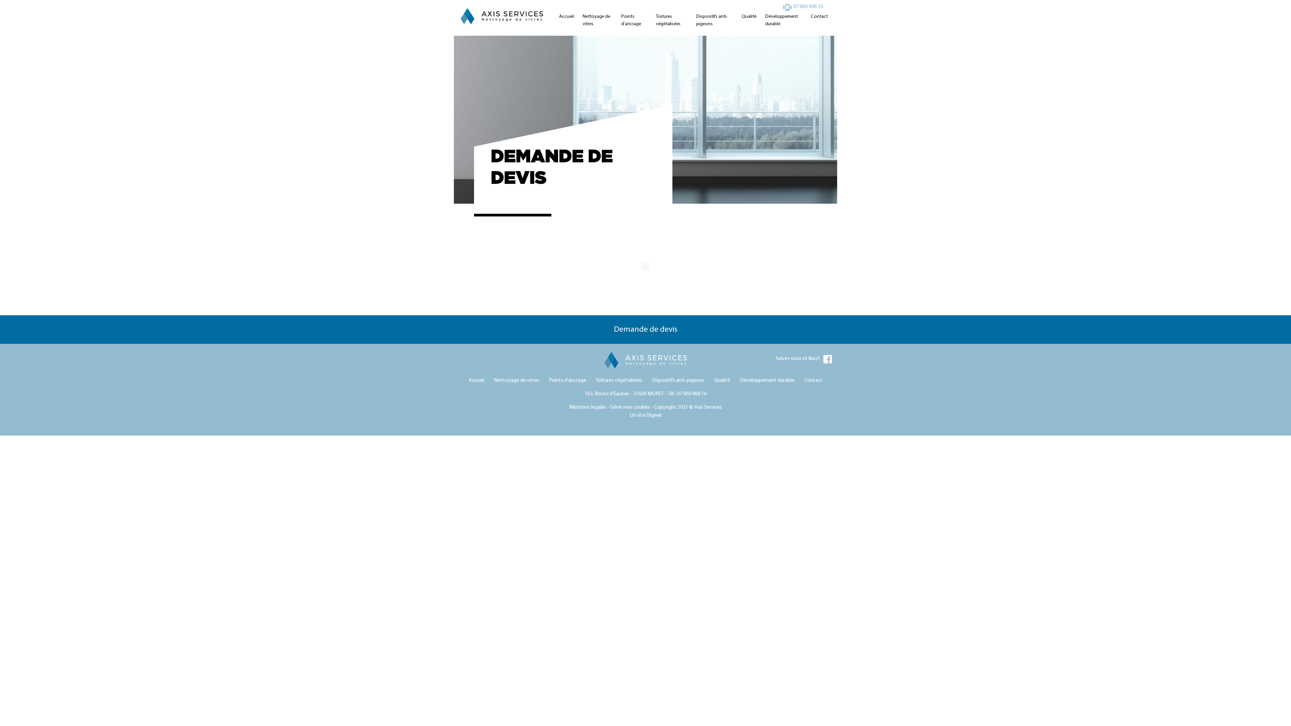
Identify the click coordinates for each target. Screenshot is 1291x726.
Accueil (566, 16)
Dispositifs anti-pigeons (712, 20)
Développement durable (781, 20)
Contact (819, 16)
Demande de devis (645, 330)
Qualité (749, 16)
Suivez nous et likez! (799, 358)
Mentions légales (587, 407)
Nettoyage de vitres (596, 20)
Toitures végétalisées (668, 20)
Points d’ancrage (631, 20)
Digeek (654, 415)
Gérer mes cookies (630, 407)
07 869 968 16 (807, 6)
